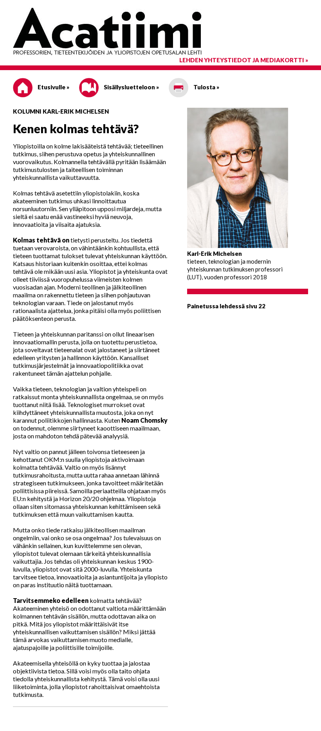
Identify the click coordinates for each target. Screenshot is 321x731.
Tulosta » (205, 86)
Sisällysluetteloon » (131, 86)
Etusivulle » (52, 86)
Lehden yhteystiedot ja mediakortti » (243, 59)
